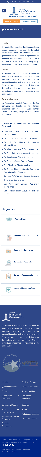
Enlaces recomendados (11, 440)
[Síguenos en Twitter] (10, 445)
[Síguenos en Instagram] (6, 445)
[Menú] (4, 11)
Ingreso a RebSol (29, 442)
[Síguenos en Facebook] (3, 445)
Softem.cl (15, 452)
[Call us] (13, 445)
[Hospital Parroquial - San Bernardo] (23, 11)
